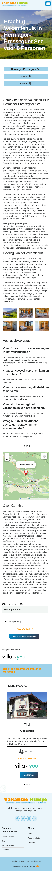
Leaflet (23, 499)
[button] (48, 3)
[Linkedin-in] (34, 818)
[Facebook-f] (17, 818)
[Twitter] (23, 818)
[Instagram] (28, 818)
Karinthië (17, 505)
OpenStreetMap (34, 499)
